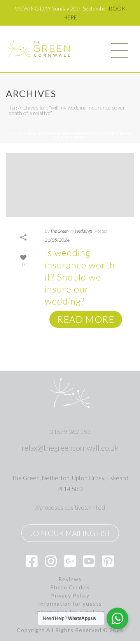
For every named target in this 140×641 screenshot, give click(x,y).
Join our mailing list (70, 533)
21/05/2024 (57, 240)
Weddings (84, 231)
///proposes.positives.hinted (70, 507)
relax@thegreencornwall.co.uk (70, 447)
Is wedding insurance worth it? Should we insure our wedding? (80, 277)
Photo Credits (70, 587)
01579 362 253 (70, 431)
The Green (59, 231)
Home (15, 133)
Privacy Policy (70, 595)
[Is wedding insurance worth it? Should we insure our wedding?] (70, 184)
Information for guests (70, 604)
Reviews (70, 579)
